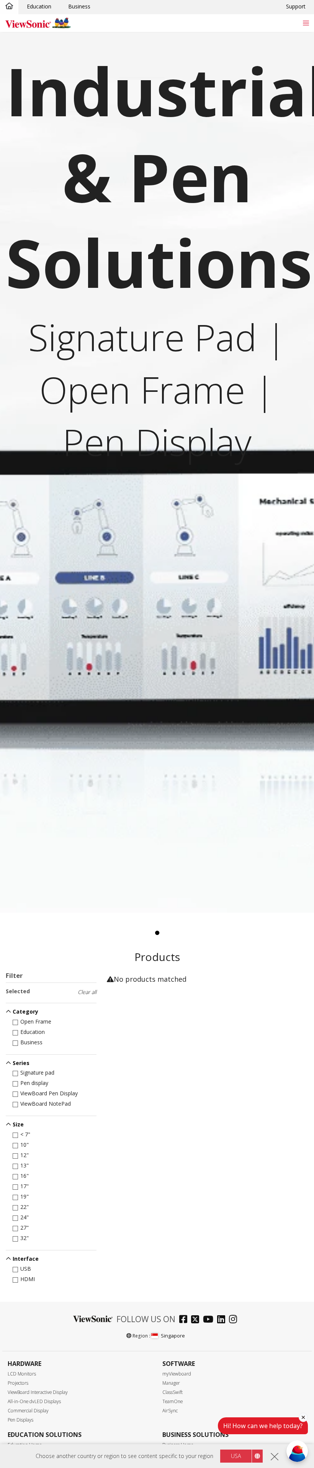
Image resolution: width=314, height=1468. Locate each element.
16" (24, 1175)
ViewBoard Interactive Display (38, 1392)
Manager (171, 1383)
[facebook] (185, 1320)
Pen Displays (20, 1420)
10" (24, 1144)
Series (21, 1063)
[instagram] (235, 1320)
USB (25, 1268)
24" (24, 1217)
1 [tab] (157, 933)
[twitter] (197, 1320)
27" (24, 1227)
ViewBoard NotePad (45, 1103)
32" (24, 1238)
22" (24, 1206)
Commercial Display (28, 1410)
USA (236, 1456)
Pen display (34, 1083)
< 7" (25, 1134)
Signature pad (37, 1072)
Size (18, 1124)
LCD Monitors (22, 1374)
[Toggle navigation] (306, 22)
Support (296, 6)
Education (39, 6)
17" (24, 1186)
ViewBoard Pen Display (49, 1093)
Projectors (18, 1383)
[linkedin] (223, 1320)
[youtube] (210, 1320)
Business (79, 6)
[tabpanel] (157, 472)
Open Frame (35, 1021)
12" (24, 1155)
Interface (26, 1258)
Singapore (173, 1335)
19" (24, 1196)
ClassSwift (172, 1392)
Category (25, 1011)
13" (24, 1165)
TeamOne (172, 1401)
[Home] (9, 6)
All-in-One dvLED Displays (34, 1401)
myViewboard (176, 1374)
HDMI (27, 1279)
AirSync (170, 1410)
